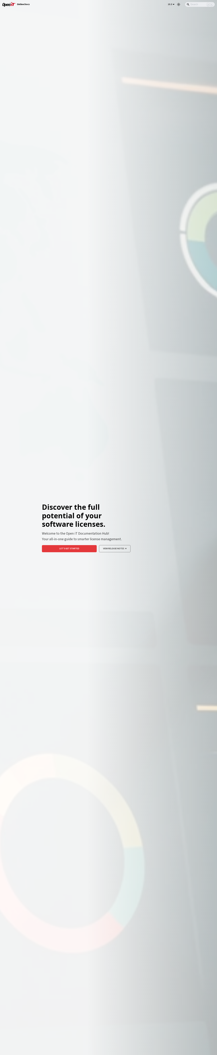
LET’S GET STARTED (69, 548)
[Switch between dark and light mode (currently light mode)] (178, 4)
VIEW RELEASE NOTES (115, 548)
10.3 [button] (170, 4)
